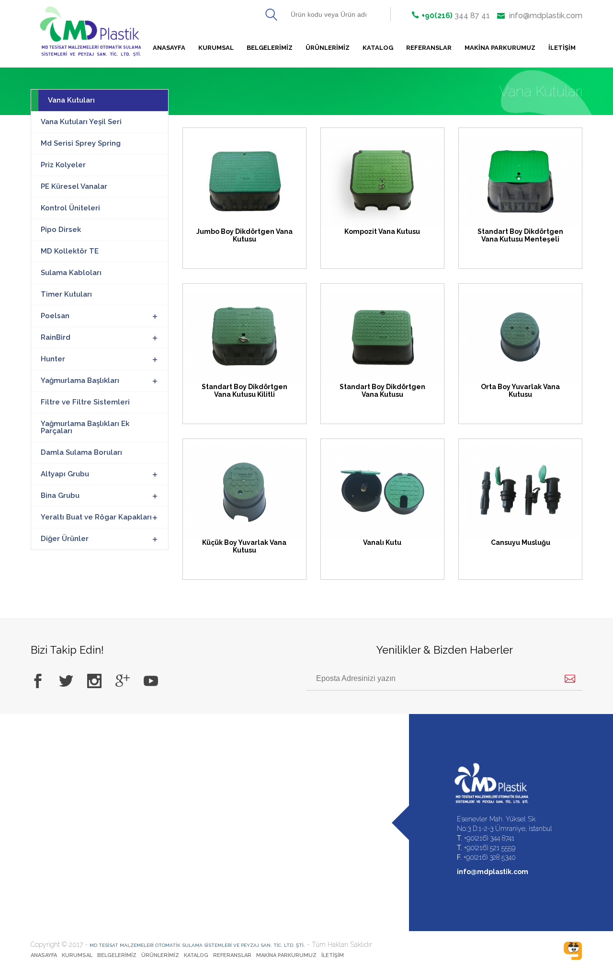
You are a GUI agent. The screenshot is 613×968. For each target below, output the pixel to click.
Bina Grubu (60, 495)
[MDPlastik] (102, 33)
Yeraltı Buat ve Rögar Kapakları (96, 517)
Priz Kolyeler (63, 165)
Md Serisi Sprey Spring (81, 143)
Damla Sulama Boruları (81, 452)
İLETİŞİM (562, 47)
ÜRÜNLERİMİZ (328, 47)
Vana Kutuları (71, 100)
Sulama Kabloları (71, 272)
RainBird (55, 337)
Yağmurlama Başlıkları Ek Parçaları (85, 427)
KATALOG (378, 47)
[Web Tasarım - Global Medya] (572, 951)
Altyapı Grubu (65, 474)
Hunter (53, 359)
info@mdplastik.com (544, 15)
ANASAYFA (44, 955)
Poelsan (55, 315)
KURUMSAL (216, 47)
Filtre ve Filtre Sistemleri (85, 402)
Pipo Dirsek (61, 229)
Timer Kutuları (66, 294)
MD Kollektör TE (70, 251)
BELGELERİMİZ (270, 47)
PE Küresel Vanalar (74, 186)
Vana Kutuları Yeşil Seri (81, 121)
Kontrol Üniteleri (70, 208)
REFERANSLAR (429, 47)
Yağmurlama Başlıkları (80, 380)
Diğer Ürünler (65, 538)
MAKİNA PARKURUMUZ (500, 47)
